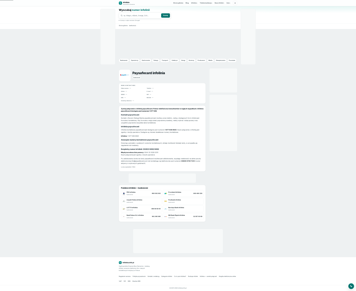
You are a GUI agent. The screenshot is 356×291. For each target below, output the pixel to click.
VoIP (120, 281)
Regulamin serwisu (125, 276)
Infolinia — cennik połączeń (208, 276)
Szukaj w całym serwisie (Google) (130, 20)
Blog (187, 3)
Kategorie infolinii (166, 276)
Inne (228, 3)
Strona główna (178, 3)
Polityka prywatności (139, 276)
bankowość (132, 25)
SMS (129, 281)
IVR (125, 281)
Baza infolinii (219, 3)
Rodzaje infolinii (193, 276)
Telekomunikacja (206, 3)
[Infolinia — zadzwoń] (351, 286)
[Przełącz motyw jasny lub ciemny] (235, 3)
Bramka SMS (136, 281)
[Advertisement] (178, 44)
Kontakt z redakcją (153, 276)
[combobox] (141, 15)
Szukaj (165, 15)
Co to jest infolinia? (180, 276)
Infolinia (194, 3)
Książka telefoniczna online (227, 276)
